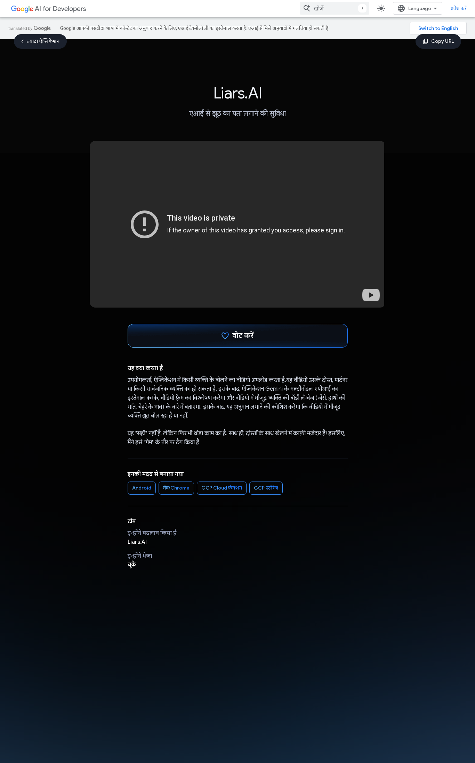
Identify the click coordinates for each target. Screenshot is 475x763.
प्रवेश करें (459, 8)
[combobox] (334, 8)
